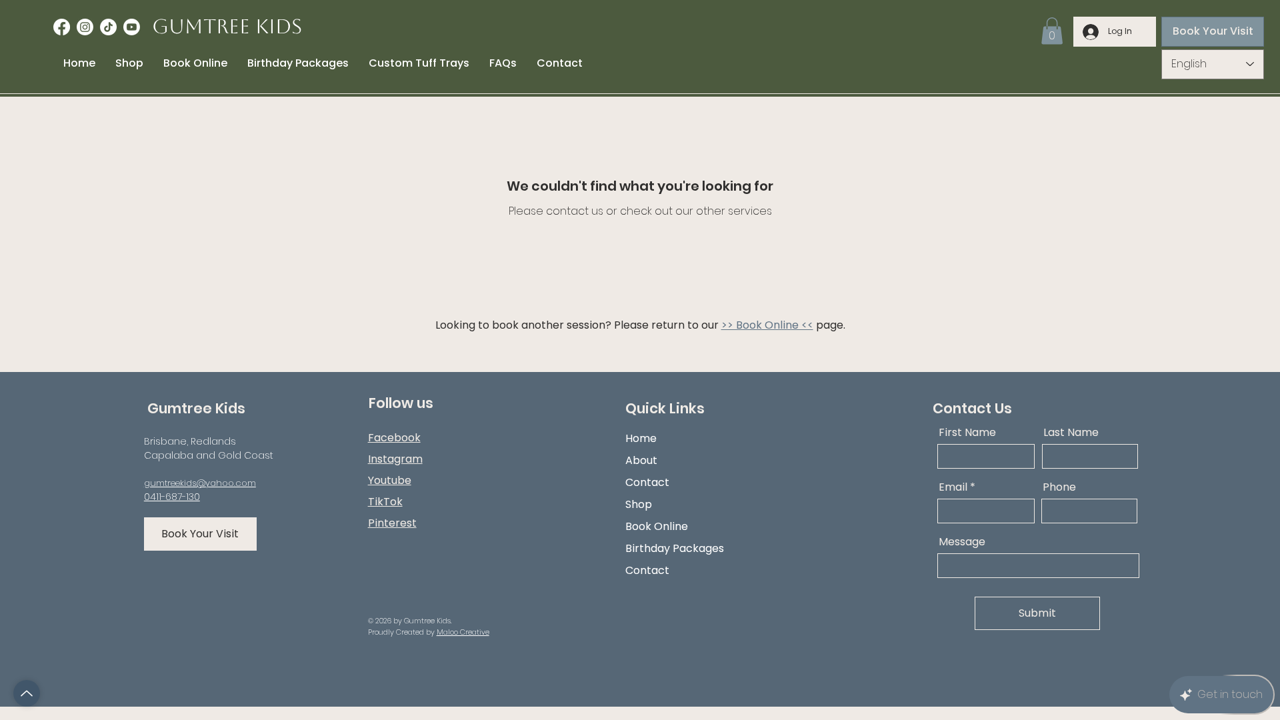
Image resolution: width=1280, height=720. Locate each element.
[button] (1052, 31)
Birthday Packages (674, 548)
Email (953, 487)
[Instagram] (85, 27)
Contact (647, 482)
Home (641, 438)
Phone (1059, 487)
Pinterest (392, 523)
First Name (967, 432)
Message (962, 542)
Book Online (656, 526)
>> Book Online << (767, 325)
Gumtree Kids (227, 26)
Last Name (1071, 432)
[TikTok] (108, 27)
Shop (638, 504)
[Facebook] (61, 27)
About (641, 460)
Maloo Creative (463, 632)
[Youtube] (131, 27)
